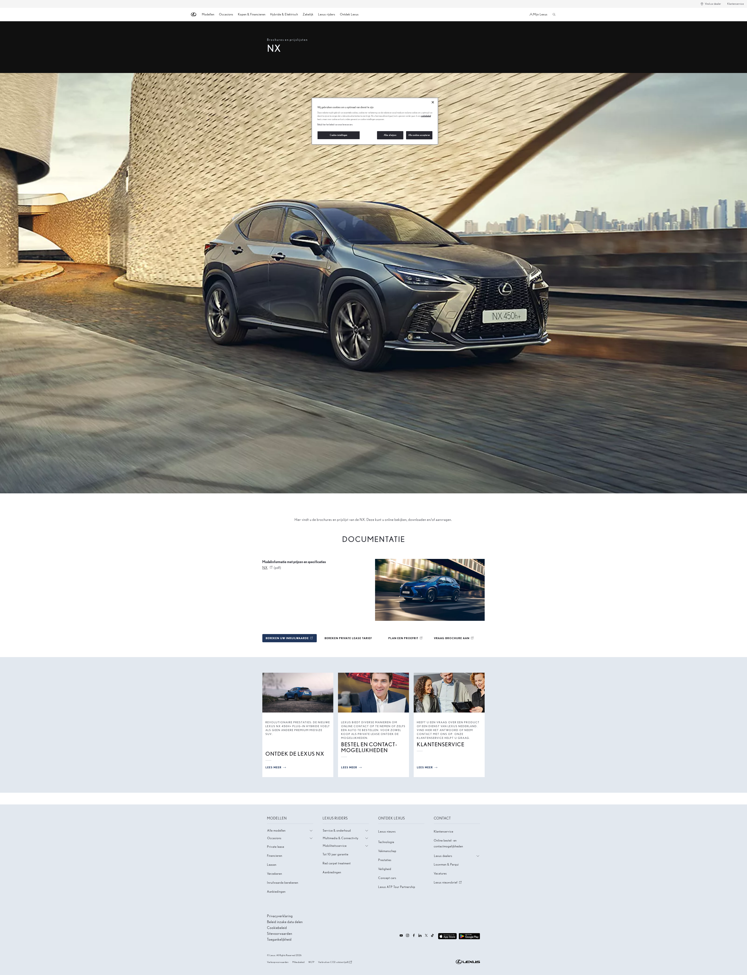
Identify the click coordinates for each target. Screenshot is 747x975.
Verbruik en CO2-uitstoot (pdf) (333, 962)
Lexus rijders (326, 14)
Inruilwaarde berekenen (282, 882)
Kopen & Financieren (251, 14)
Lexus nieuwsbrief (448, 882)
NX (267, 568)
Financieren (274, 856)
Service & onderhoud (337, 830)
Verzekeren (274, 873)
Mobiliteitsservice (335, 846)
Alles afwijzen (390, 135)
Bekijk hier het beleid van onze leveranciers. (335, 124)
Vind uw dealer (713, 3)
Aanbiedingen (276, 891)
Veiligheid (384, 869)
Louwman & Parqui (446, 864)
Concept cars (387, 878)
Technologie (386, 842)
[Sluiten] (433, 102)
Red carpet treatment (337, 863)
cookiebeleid (426, 116)
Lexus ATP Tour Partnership (396, 887)
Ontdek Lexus (349, 14)
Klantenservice (735, 3)
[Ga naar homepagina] (194, 14)
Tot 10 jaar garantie (335, 854)
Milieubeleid (298, 962)
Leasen (271, 864)
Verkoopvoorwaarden (277, 962)
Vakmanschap (387, 851)
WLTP (311, 962)
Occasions (226, 14)
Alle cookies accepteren (419, 135)
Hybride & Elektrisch (284, 14)
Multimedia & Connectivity (340, 838)
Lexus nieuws (387, 831)
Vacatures (440, 873)
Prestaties (384, 860)
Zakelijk (308, 14)
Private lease (275, 847)
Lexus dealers (443, 856)
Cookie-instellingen (338, 135)
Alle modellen (276, 830)
